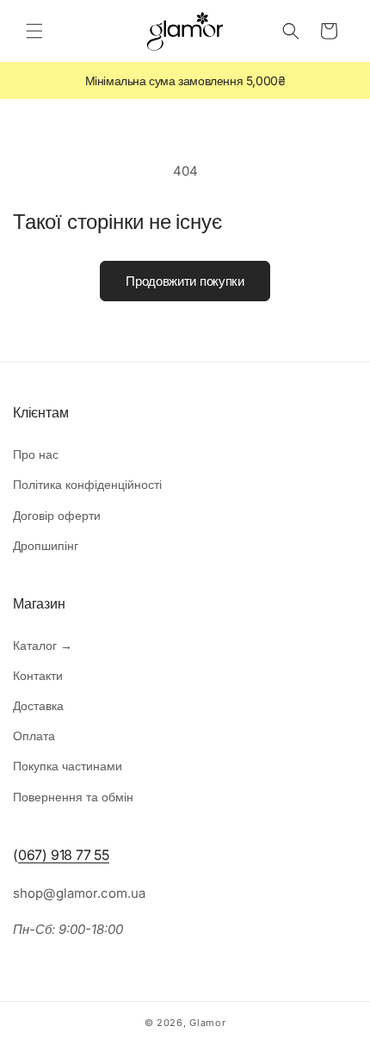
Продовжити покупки (185, 281)
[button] (34, 31)
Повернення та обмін (73, 796)
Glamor (207, 1023)
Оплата (34, 735)
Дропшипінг (45, 545)
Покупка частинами (67, 765)
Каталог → (42, 645)
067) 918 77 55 (63, 854)
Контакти (38, 675)
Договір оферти (57, 515)
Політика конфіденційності (87, 484)
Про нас (36, 454)
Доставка (38, 705)
